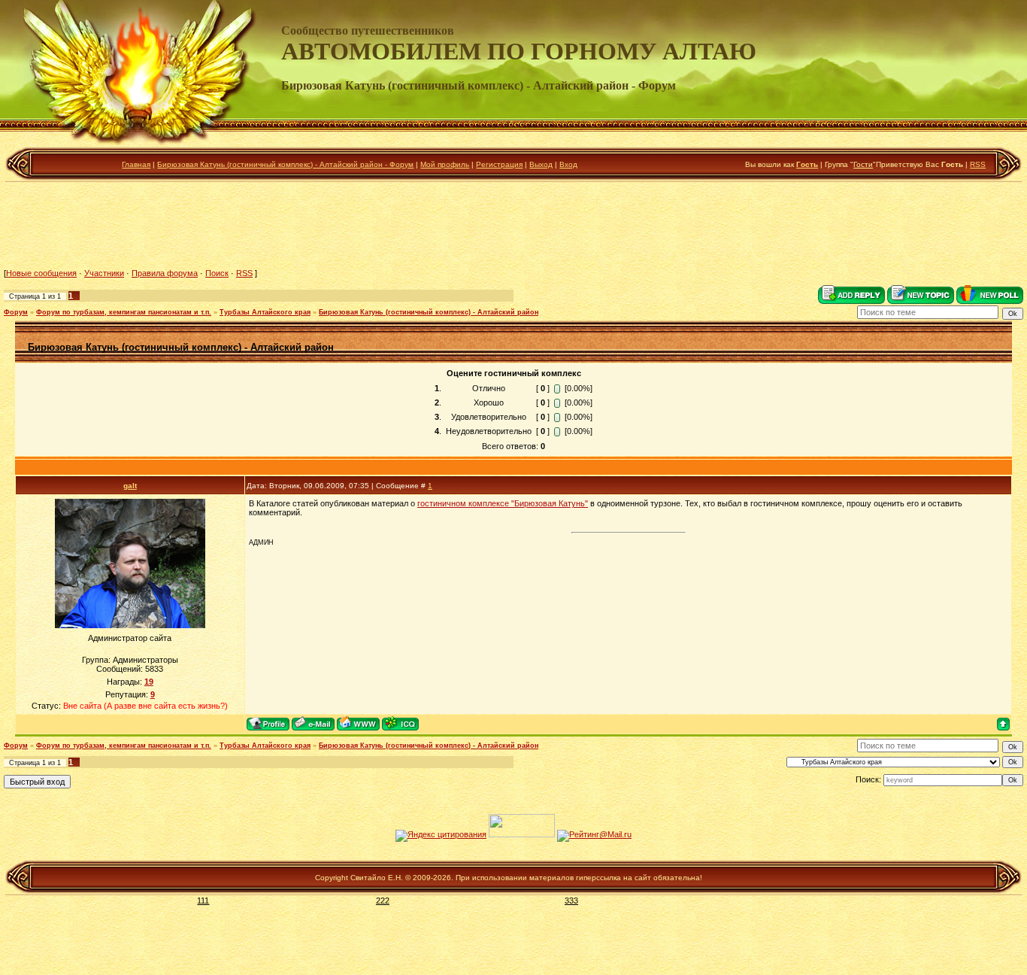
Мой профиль (444, 164)
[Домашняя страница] (358, 723)
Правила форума (165, 273)
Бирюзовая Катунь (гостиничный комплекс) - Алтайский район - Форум (285, 164)
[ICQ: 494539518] (400, 723)
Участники (104, 273)
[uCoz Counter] (522, 834)
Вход (568, 164)
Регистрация (499, 164)
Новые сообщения (41, 273)
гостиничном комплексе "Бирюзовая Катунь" (502, 503)
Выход (541, 164)
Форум (16, 312)
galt (130, 485)
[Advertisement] (513, 225)
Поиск (217, 273)
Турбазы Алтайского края (265, 312)
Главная (136, 164)
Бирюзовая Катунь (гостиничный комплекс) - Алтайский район (428, 312)
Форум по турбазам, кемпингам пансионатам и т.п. (123, 312)
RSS (978, 164)
